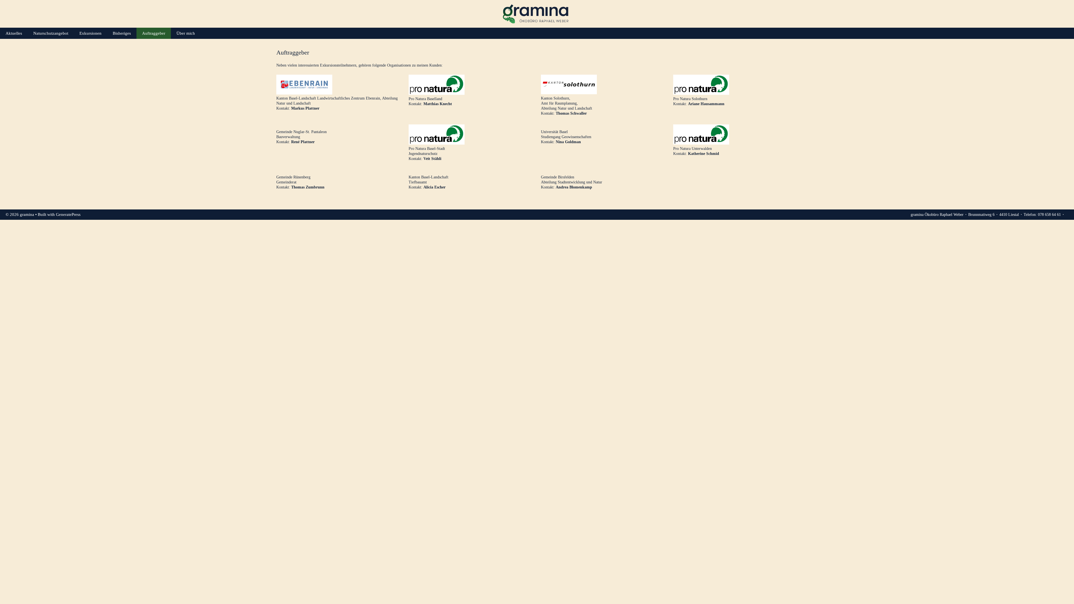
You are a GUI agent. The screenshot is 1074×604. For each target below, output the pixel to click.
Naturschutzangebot (50, 33)
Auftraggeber (153, 33)
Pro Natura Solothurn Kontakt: (698, 101)
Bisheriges (122, 33)
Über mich (185, 33)
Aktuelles (14, 33)
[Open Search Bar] (1065, 33)
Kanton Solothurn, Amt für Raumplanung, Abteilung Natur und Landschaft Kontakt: (566, 105)
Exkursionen (90, 33)
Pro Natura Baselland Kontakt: (430, 101)
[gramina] (537, 13)
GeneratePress (68, 214)
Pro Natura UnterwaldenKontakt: (696, 151)
